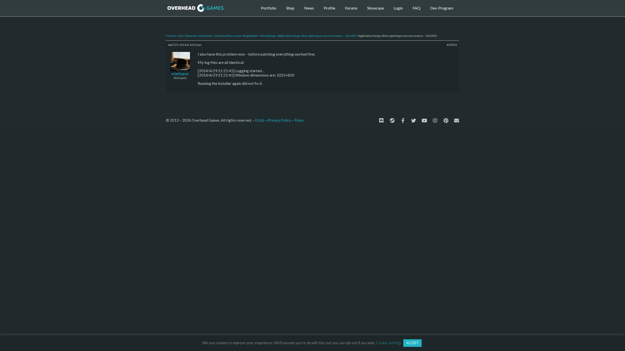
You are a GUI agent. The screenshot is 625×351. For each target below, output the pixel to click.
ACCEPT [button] (412, 343)
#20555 (452, 45)
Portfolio (268, 8)
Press (299, 120)
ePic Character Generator (195, 36)
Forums (351, 8)
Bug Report (250, 36)
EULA (259, 120)
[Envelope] (456, 120)
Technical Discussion (227, 36)
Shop (290, 8)
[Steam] (392, 120)
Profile (329, 8)
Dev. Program (441, 8)
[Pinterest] (445, 120)
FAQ (416, 8)
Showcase (375, 8)
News (309, 8)
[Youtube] (424, 120)
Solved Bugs (268, 36)
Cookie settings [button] (388, 343)
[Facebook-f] (402, 120)
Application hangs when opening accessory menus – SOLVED (317, 36)
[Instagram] (435, 120)
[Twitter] (413, 120)
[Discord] (381, 120)
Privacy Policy (279, 120)
